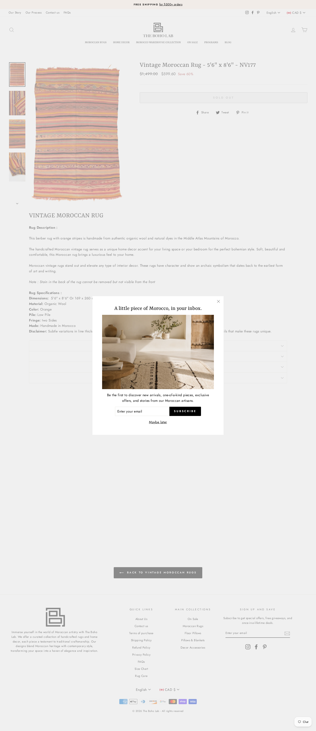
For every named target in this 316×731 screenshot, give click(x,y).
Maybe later (158, 422)
